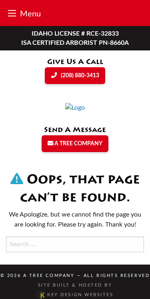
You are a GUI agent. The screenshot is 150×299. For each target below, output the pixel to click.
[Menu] (12, 13)
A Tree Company (49, 275)
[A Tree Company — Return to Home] (75, 107)
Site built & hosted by (76, 290)
